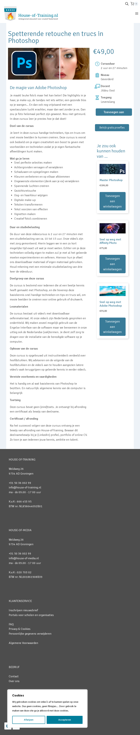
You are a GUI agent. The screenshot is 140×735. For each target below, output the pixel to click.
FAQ (11, 624)
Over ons (14, 681)
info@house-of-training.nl (25, 487)
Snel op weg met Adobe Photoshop (111, 303)
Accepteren (64, 719)
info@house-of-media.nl (24, 558)
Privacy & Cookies (19, 629)
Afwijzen (28, 719)
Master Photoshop (111, 180)
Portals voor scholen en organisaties (31, 615)
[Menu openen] (136, 13)
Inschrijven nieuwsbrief (23, 610)
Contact (14, 676)
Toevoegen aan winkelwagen (114, 113)
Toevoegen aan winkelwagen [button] (112, 201)
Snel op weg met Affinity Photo (110, 241)
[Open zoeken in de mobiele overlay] (127, 3)
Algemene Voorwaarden (23, 643)
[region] (47, 708)
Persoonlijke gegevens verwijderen (30, 634)
